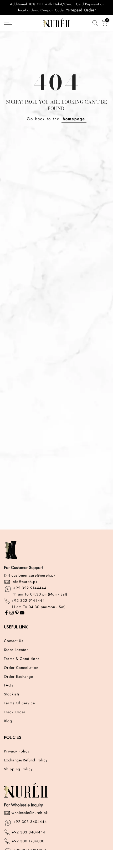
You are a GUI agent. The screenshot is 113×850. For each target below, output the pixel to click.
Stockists (12, 694)
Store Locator (16, 649)
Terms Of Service (19, 703)
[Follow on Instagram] (11, 613)
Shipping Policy (18, 769)
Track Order (14, 712)
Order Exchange (18, 676)
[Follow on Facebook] (6, 613)
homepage (74, 119)
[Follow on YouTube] (22, 613)
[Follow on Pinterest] (16, 613)
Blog (8, 721)
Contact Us (13, 640)
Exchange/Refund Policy (26, 760)
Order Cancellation (21, 667)
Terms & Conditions (21, 658)
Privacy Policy (16, 751)
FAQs (8, 685)
